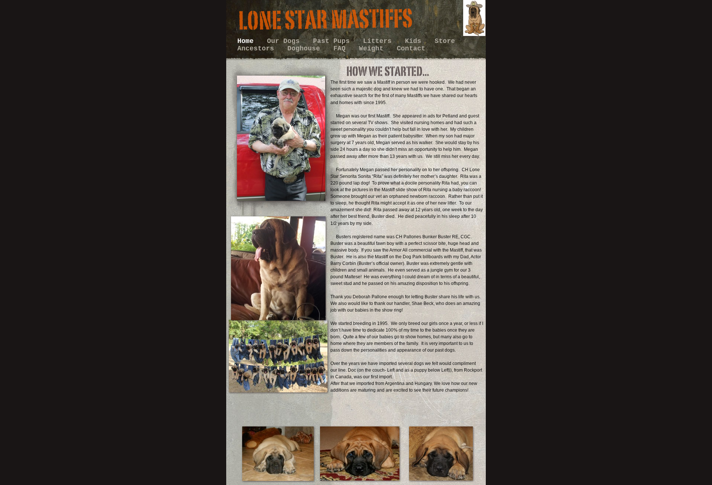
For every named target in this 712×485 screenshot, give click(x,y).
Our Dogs (285, 41)
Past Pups (333, 41)
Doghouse (305, 48)
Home (247, 41)
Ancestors (257, 48)
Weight (373, 48)
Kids (415, 41)
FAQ (341, 48)
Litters (379, 41)
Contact (411, 48)
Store (445, 41)
